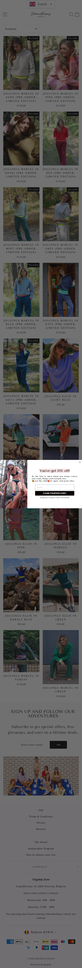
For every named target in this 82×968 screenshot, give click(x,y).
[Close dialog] (80, 462)
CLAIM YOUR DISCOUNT (54, 493)
